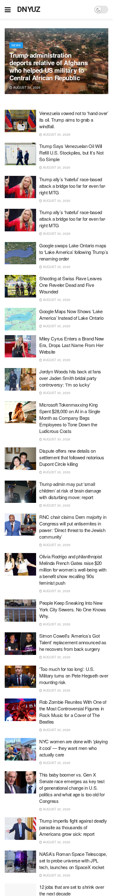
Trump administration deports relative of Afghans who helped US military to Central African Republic (48, 66)
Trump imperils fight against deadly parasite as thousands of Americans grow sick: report (73, 827)
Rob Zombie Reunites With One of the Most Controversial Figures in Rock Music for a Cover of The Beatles (72, 711)
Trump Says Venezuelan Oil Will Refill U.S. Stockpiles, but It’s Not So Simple (71, 152)
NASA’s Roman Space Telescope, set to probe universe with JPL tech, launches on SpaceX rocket (73, 860)
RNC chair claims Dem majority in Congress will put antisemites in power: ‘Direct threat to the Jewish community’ (72, 527)
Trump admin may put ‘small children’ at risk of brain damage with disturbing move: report (70, 490)
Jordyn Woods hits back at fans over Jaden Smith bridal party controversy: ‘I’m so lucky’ (70, 378)
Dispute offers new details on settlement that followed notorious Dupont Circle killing (71, 457)
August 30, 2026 (26, 87)
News (16, 45)
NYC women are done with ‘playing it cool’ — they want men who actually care (73, 748)
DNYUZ (28, 9)
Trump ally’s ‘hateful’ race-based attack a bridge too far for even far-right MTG (72, 186)
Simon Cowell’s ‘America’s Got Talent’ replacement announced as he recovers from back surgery (72, 642)
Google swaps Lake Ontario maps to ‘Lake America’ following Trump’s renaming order (73, 252)
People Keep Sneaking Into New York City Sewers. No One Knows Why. (72, 609)
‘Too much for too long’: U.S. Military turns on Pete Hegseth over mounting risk (73, 675)
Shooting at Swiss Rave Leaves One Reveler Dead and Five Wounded (70, 285)
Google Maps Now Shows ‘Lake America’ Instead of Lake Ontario (71, 314)
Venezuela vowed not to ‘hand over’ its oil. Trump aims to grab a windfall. (73, 119)
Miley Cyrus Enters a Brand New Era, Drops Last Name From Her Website (71, 345)
